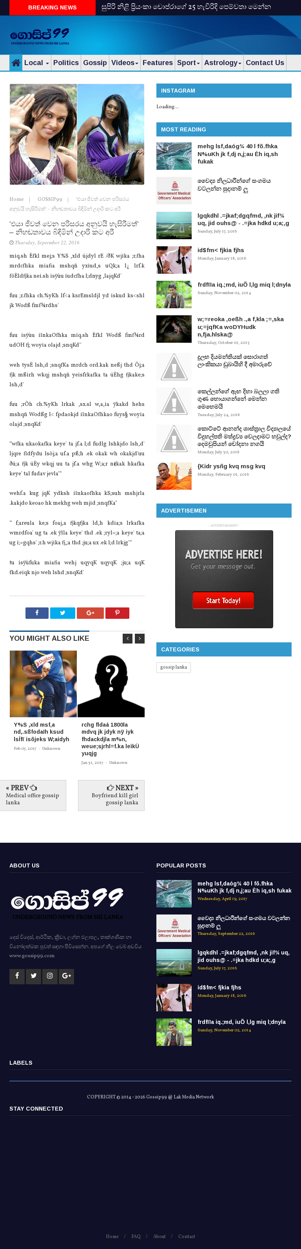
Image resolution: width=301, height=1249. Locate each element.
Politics (66, 63)
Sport (186, 63)
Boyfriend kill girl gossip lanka (115, 799)
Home (17, 199)
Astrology (221, 63)
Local (34, 63)
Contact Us (265, 63)
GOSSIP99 (50, 199)
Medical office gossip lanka (32, 799)
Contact (186, 1237)
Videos (122, 63)
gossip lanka (173, 667)
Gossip (95, 63)
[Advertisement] (200, 33)
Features (158, 63)
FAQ (136, 1237)
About (159, 1237)
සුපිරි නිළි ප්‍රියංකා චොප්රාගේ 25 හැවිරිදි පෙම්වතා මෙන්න (186, 7)
